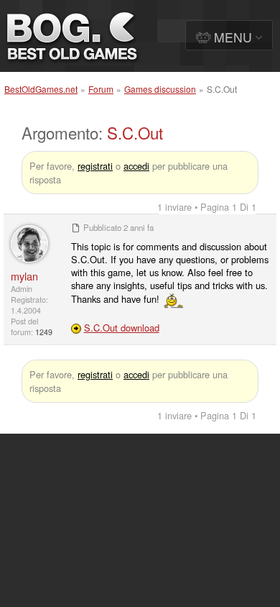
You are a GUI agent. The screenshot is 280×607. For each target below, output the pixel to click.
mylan (24, 275)
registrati (95, 166)
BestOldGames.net (41, 89)
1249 (43, 332)
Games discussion (160, 89)
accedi (136, 166)
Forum (100, 89)
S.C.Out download (121, 327)
